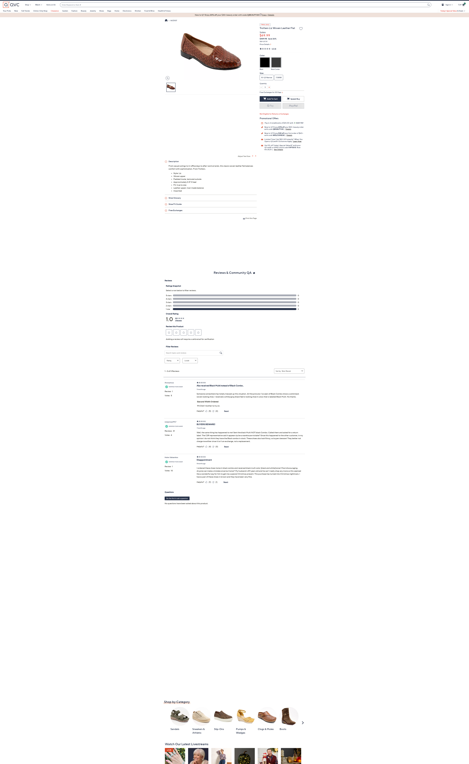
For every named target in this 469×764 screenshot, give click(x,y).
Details (288, 129)
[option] (234, 14)
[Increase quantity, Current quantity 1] (269, 87)
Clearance (55, 11)
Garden (65, 11)
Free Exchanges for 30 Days (270, 92)
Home (117, 11)
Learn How (297, 141)
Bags (109, 11)
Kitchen (138, 11)
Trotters (263, 32)
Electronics (127, 11)
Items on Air (51, 5)
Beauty (83, 11)
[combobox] (243, 5)
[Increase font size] (253, 156)
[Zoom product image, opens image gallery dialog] (167, 78)
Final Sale (265, 25)
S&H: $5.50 (263, 41)
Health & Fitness (164, 11)
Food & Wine (149, 11)
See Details (278, 149)
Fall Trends (25, 11)
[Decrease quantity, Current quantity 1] (261, 87)
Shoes (101, 11)
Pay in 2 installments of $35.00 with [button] (279, 123)
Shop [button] (27, 5)
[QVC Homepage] (166, 20)
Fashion (74, 11)
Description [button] (174, 161)
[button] (443, 4)
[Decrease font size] (256, 156)
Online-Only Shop (40, 11)
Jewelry (93, 11)
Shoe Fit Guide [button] (175, 204)
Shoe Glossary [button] (175, 198)
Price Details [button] (265, 44)
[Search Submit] (428, 5)
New (16, 11)
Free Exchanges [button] (175, 210)
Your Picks (7, 11)
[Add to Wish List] (301, 29)
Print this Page (251, 218)
